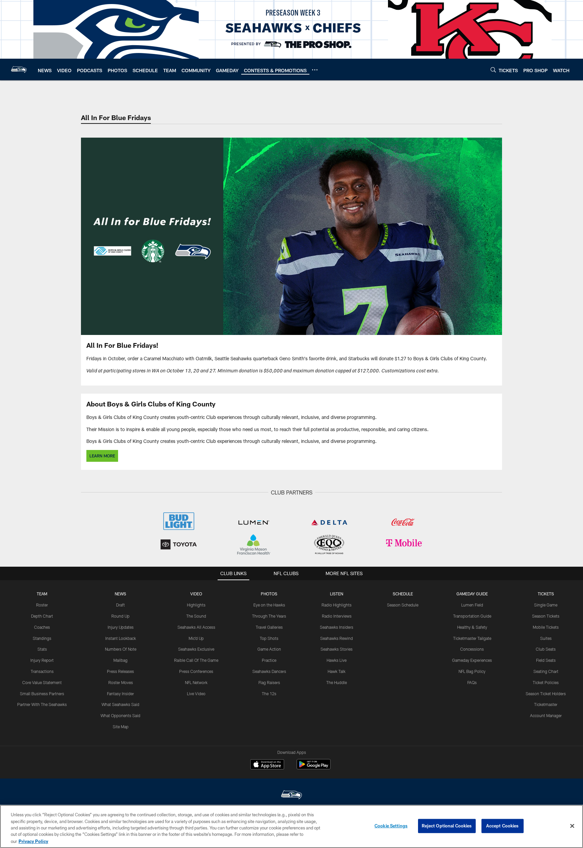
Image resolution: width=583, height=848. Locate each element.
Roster (42, 604)
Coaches (42, 627)
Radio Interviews (337, 616)
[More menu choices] (314, 70)
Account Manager (546, 715)
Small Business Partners (42, 693)
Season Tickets (545, 616)
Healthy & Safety (472, 627)
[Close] (572, 826)
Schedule (403, 593)
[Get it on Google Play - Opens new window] (313, 767)
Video (196, 593)
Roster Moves (120, 682)
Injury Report (42, 660)
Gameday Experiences (472, 660)
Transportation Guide (472, 616)
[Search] (493, 69)
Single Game (545, 604)
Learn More (102, 455)
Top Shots (269, 638)
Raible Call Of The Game (196, 660)
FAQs (472, 682)
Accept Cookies (502, 825)
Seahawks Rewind (336, 638)
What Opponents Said (120, 715)
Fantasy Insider (120, 693)
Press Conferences (196, 671)
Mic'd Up (196, 638)
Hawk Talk (336, 671)
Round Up (120, 616)
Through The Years (269, 616)
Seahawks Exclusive (196, 649)
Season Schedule (402, 604)
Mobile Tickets (546, 627)
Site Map (121, 726)
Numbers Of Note (120, 649)
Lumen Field (472, 604)
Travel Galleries (269, 627)
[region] (291, 826)
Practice (269, 660)
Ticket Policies (546, 682)
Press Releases (120, 671)
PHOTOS (269, 593)
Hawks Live (336, 660)
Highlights (196, 604)
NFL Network (196, 682)
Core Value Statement (42, 682)
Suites (546, 638)
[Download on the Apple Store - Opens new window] (267, 765)
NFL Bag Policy (472, 671)
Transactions (42, 671)
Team (42, 593)
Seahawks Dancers (269, 671)
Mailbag (120, 660)
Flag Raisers (269, 682)
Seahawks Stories (337, 649)
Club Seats (546, 649)
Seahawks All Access (196, 627)
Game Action (269, 649)
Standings (42, 638)
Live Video (196, 693)
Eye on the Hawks (269, 604)
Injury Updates (121, 627)
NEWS (120, 593)
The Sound (196, 616)
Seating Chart (545, 671)
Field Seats (546, 660)
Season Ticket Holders (546, 693)
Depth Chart (42, 616)
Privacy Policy (33, 841)
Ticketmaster (545, 704)
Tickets (546, 593)
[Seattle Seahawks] (291, 795)
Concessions (472, 649)
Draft (120, 604)
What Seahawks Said (120, 704)
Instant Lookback (120, 638)
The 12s (269, 693)
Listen (336, 593)
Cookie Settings (391, 825)
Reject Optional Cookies (447, 825)
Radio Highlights (337, 604)
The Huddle (336, 682)
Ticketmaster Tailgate (472, 638)
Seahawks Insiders (336, 627)
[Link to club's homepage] (19, 69)
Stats (42, 649)
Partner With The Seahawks (42, 704)
